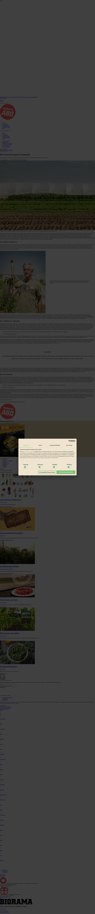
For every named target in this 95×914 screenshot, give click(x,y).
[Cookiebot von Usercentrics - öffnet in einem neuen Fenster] (69, 441)
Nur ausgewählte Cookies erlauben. (47, 472)
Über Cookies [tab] (69, 445)
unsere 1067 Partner (28, 451)
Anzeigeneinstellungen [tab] (55, 445)
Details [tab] (40, 445)
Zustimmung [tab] (26, 445)
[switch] (40, 467)
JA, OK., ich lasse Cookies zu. (66, 472)
